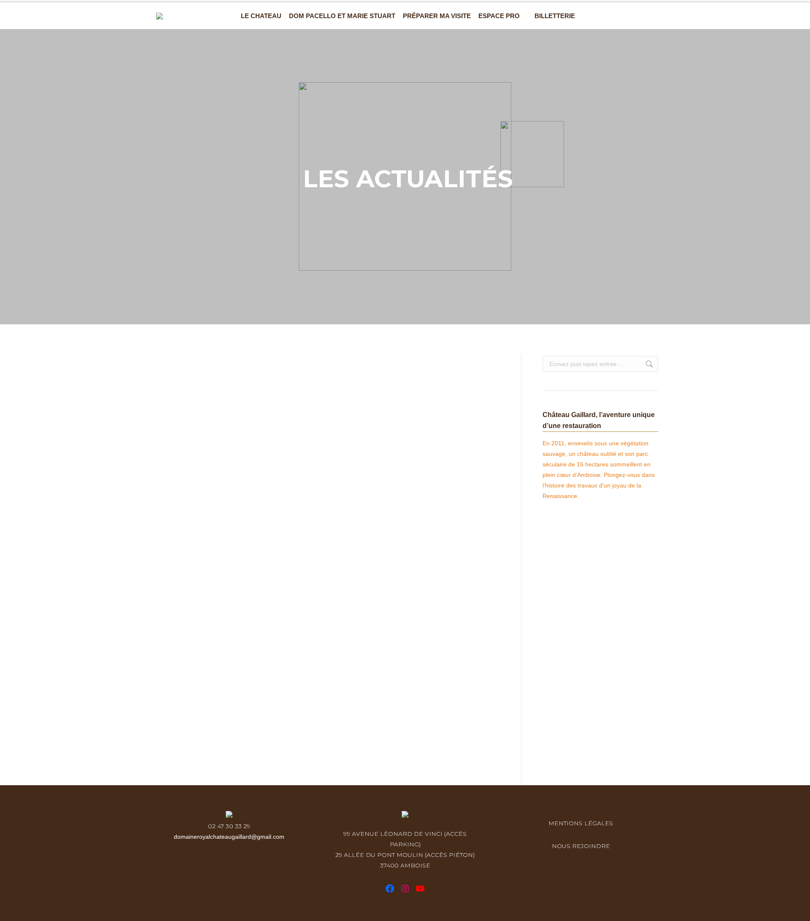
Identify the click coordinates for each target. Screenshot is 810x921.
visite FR (173, 384)
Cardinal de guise (195, 722)
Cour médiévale (200, 509)
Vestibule (185, 368)
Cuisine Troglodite (197, 653)
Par (215, 384)
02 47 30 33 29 (229, 826)
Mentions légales (580, 823)
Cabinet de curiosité (211, 427)
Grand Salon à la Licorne (224, 568)
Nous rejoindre (581, 846)
